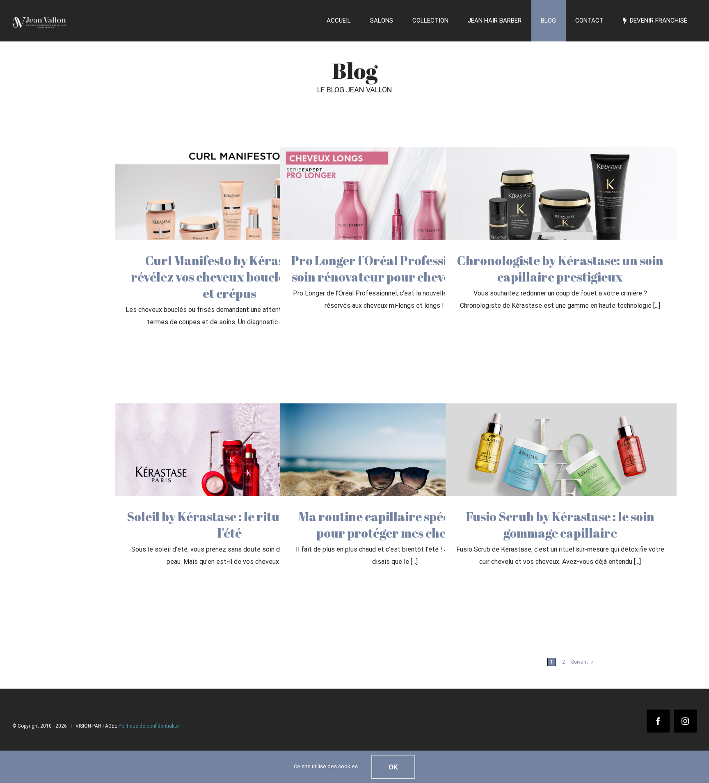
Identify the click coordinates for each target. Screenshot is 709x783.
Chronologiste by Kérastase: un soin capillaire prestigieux (560, 268)
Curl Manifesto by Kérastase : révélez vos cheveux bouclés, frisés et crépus (229, 277)
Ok (393, 767)
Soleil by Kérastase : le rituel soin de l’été (229, 524)
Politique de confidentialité (149, 726)
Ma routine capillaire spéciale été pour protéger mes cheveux (395, 524)
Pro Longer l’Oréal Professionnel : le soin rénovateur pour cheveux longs (394, 268)
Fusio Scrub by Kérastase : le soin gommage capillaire (560, 524)
